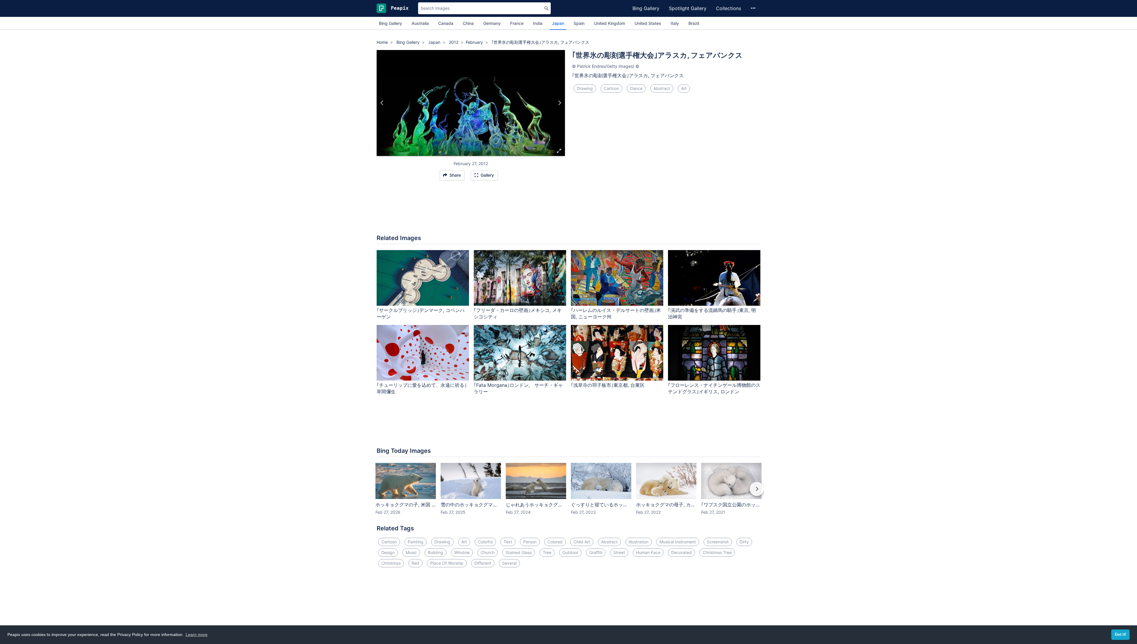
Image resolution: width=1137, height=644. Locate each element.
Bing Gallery (645, 8)
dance (636, 88)
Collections (728, 8)
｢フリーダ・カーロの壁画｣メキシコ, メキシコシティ (518, 313)
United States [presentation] (648, 23)
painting (415, 541)
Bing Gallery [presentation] (390, 23)
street (619, 552)
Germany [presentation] (492, 23)
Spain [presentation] (579, 23)
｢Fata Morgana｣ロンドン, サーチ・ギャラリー (518, 388)
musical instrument (677, 541)
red (415, 563)
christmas (391, 563)
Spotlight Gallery (687, 8)
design (388, 552)
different (482, 563)
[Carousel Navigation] (568, 493)
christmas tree (717, 552)
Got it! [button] (1120, 634)
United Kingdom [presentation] (609, 23)
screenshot (718, 541)
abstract (661, 88)
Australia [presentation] (420, 23)
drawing (585, 88)
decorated (681, 552)
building (435, 552)
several (509, 563)
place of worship (446, 563)
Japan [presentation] (558, 23)
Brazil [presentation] (693, 23)
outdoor (570, 552)
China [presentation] (468, 23)
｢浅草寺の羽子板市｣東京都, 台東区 (608, 385)
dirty (744, 541)
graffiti (595, 552)
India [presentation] (537, 23)
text (508, 541)
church (487, 552)
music (411, 552)
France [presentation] (516, 23)
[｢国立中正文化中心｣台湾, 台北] (382, 103)
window (462, 552)
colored (555, 541)
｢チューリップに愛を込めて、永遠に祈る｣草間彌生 (422, 388)
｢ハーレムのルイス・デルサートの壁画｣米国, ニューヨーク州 (616, 313)
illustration (638, 541)
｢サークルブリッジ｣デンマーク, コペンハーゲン (421, 313)
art (684, 88)
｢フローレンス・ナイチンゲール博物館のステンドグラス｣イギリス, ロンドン (714, 388)
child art (582, 541)
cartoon (611, 88)
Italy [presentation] (675, 23)
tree (547, 552)
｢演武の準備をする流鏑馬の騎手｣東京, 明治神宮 (712, 313)
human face (648, 552)
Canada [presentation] (445, 23)
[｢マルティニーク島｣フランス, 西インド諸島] (559, 103)
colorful (485, 541)
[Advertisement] (568, 210)
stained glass (518, 552)
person (530, 541)
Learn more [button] (197, 634)
